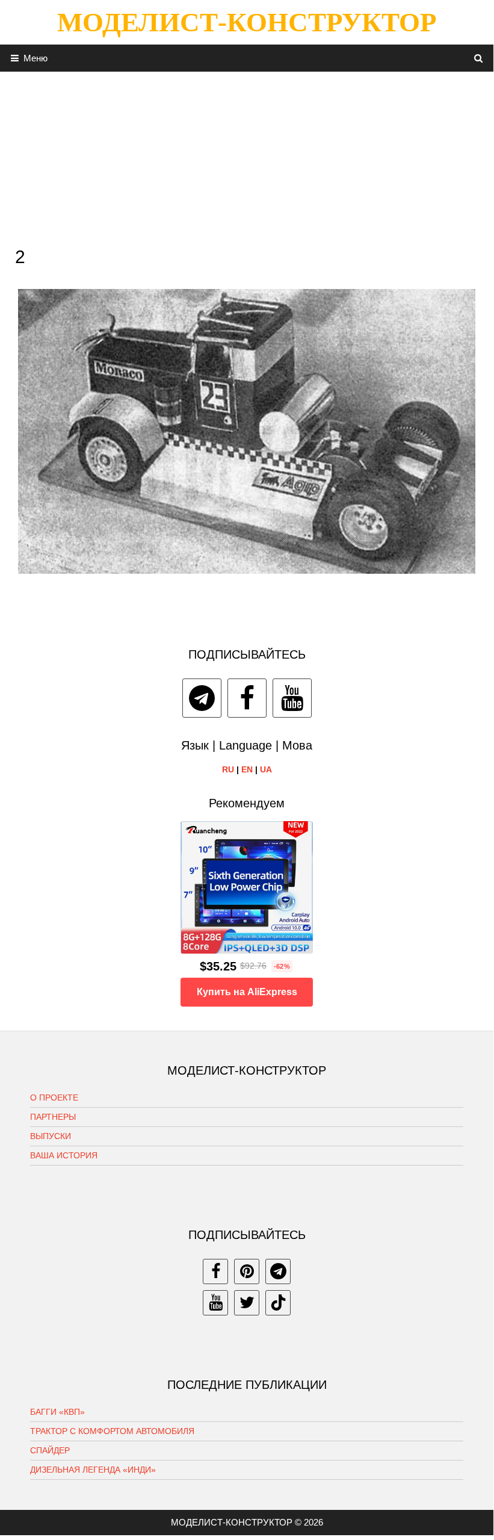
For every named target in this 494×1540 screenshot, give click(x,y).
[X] (246, 1302)
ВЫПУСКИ (50, 1136)
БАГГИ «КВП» (57, 1412)
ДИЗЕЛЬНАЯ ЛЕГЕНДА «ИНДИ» (93, 1469)
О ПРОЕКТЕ (54, 1097)
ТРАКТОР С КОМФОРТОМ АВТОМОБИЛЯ (112, 1431)
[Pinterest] (246, 1271)
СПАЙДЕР (50, 1450)
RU (228, 769)
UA (266, 769)
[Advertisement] (246, 156)
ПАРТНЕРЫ (53, 1117)
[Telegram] (201, 698)
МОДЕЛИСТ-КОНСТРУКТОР (246, 22)
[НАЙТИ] (478, 58)
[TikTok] (278, 1302)
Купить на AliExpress (247, 992)
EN (247, 769)
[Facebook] (247, 698)
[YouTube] (292, 698)
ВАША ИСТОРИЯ (63, 1155)
